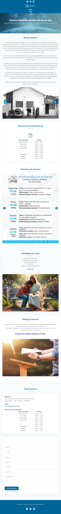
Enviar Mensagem (11, 488)
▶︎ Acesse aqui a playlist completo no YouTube (30, 333)
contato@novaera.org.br (12, 406)
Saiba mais (30, 269)
